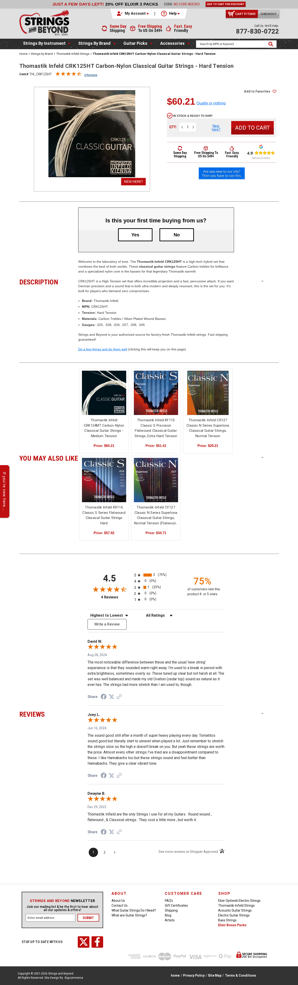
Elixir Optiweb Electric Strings (239, 900)
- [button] (262, 281)
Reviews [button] (48, 713)
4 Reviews (90, 75)
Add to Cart (104, 397)
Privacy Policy (194, 975)
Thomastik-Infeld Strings (236, 905)
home (175, 975)
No (177, 234)
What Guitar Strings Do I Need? (134, 910)
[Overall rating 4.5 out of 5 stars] (68, 75)
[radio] (156, 575)
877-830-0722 (257, 31)
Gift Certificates (176, 905)
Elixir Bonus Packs (232, 925)
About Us (118, 900)
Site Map (214, 975)
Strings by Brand (94, 43)
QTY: (173, 127)
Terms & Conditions (240, 975)
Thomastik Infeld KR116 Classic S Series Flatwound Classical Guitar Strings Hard (103, 515)
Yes (135, 234)
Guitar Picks (135, 43)
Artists (170, 920)
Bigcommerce (74, 977)
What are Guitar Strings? (129, 915)
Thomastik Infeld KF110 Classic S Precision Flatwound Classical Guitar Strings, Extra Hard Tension (156, 428)
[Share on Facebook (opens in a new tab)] (103, 697)
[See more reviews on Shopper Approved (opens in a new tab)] (119, 697)
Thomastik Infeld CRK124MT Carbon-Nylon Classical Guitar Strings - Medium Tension (104, 428)
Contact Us (120, 905)
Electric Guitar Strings (234, 915)
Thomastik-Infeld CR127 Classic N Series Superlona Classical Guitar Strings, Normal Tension (207, 428)
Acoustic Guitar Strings (235, 910)
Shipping (171, 910)
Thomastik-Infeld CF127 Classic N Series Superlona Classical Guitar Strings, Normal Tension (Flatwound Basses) (156, 515)
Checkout (269, 14)
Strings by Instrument (44, 43)
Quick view (104, 389)
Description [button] (48, 281)
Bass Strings (227, 920)
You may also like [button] (48, 457)
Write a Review (107, 624)
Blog (168, 915)
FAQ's (169, 900)
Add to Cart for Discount (225, 4)
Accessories (172, 43)
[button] (133, 13)
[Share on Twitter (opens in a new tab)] (111, 697)
